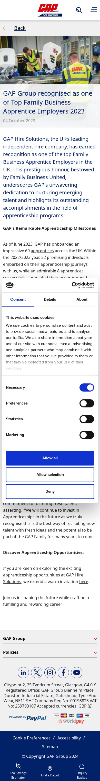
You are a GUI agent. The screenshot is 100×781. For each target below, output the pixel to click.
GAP (39, 244)
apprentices (42, 251)
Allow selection (50, 474)
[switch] (86, 403)
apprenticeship (55, 264)
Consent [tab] (18, 299)
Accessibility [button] (69, 738)
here (83, 581)
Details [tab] (50, 299)
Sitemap (50, 746)
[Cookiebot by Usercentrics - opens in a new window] (72, 285)
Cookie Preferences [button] (32, 738)
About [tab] (82, 299)
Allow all (50, 458)
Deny (50, 491)
